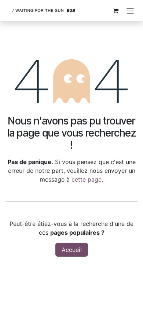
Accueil (72, 249)
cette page (87, 179)
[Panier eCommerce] (115, 10)
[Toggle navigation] (130, 10)
